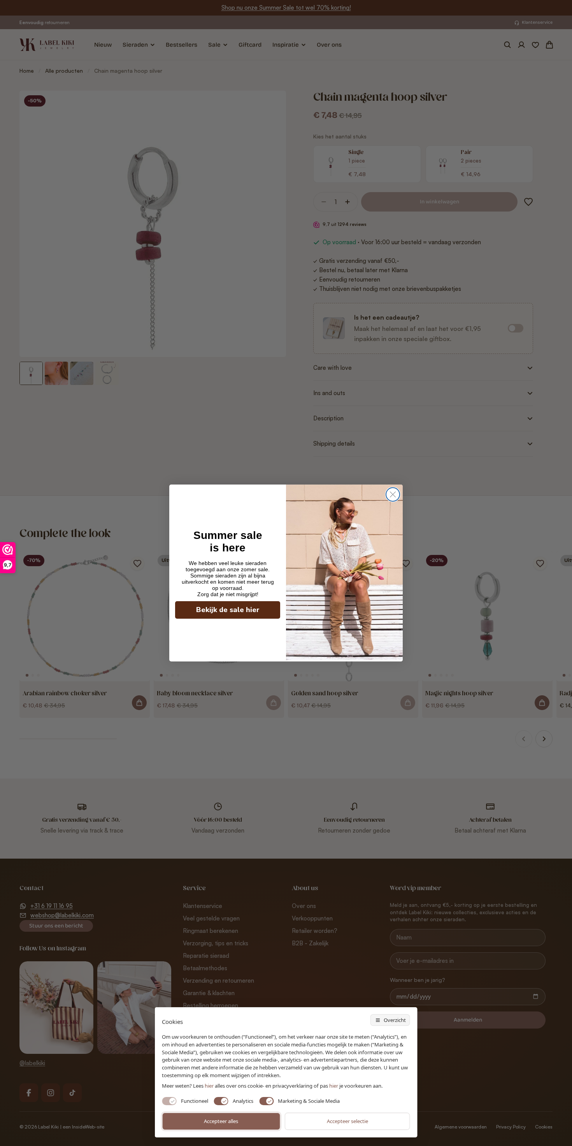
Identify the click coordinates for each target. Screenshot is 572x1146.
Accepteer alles (221, 1121)
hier (333, 1085)
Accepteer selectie (347, 1121)
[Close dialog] (393, 494)
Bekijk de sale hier (228, 609)
